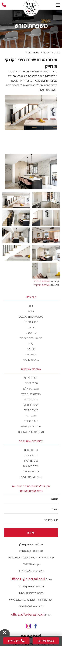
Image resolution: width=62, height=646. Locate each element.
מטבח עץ (31, 415)
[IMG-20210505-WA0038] (16, 235)
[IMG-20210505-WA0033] (46, 270)
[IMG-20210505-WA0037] (46, 252)
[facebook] (34, 624)
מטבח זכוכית (31, 383)
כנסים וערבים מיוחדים (31, 338)
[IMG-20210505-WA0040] (46, 200)
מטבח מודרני (31, 399)
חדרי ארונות (31, 455)
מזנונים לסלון (31, 460)
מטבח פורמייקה (31, 405)
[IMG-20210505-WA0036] (16, 217)
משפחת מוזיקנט (42, 285)
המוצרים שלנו (31, 322)
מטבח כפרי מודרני (31, 394)
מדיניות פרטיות (31, 359)
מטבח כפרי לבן (31, 388)
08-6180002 (25, 606)
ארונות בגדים (31, 450)
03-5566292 (25, 571)
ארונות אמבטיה (31, 471)
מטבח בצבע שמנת (31, 426)
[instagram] (27, 624)
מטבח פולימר (31, 410)
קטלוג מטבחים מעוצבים (31, 316)
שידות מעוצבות (31, 466)
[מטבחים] (31, 4)
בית (31, 306)
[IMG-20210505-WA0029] (46, 235)
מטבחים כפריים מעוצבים (31, 432)
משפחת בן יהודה (42, 281)
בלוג (31, 343)
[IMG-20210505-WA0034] (16, 252)
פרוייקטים (31, 332)
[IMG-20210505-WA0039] (46, 217)
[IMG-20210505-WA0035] (16, 200)
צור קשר (31, 349)
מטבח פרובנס (31, 421)
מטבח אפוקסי (31, 378)
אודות (31, 311)
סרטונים (31, 327)
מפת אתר (31, 354)
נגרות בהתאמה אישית (31, 477)
